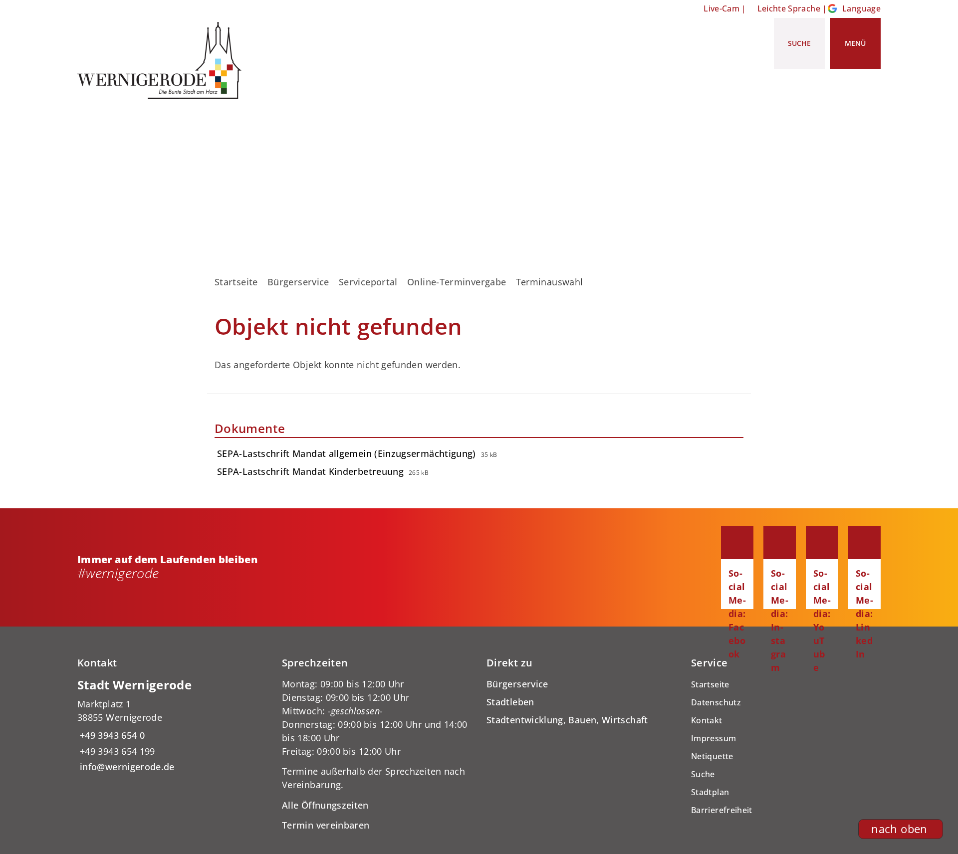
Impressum (713, 738)
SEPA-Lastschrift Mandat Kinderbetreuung (310, 471)
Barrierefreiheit (721, 810)
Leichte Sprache (788, 8)
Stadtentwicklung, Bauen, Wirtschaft (567, 720)
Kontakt (706, 720)
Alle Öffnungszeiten (325, 805)
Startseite (236, 282)
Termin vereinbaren (325, 825)
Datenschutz (716, 702)
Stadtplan (710, 792)
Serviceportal (368, 282)
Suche (703, 774)
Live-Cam (721, 8)
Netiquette (712, 756)
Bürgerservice (298, 282)
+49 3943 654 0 (111, 735)
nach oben (899, 829)
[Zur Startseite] (163, 60)
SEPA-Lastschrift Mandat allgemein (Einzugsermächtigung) (346, 453)
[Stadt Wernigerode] (172, 725)
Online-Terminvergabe (456, 282)
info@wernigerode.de (126, 767)
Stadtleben (510, 702)
